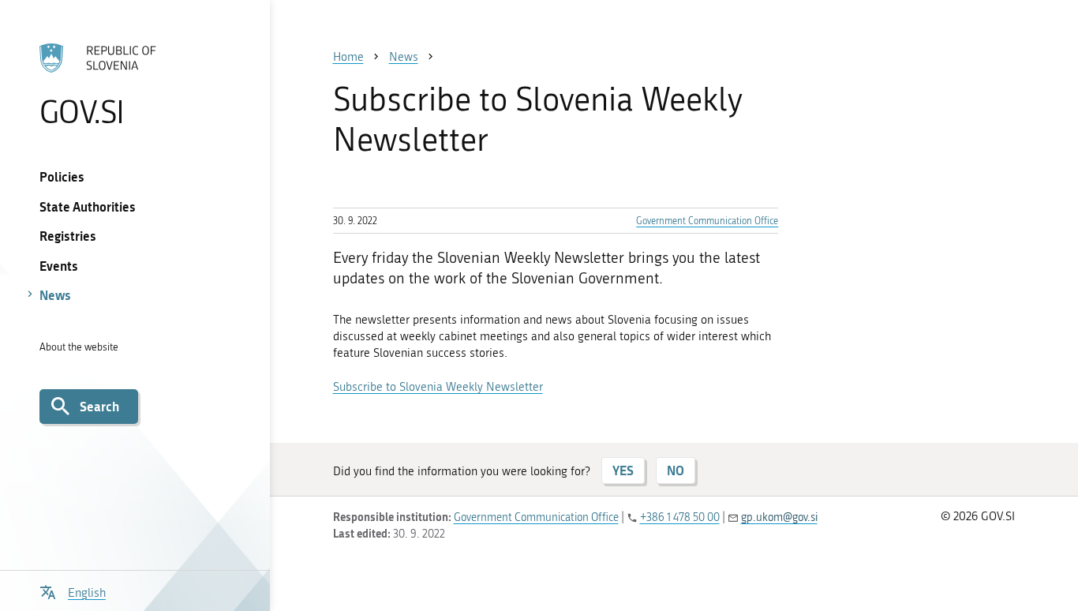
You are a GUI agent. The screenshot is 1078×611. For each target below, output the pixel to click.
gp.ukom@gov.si (779, 517)
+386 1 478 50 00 (680, 517)
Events (58, 266)
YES (623, 470)
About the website (78, 347)
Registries (67, 236)
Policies (61, 176)
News (55, 295)
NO (675, 470)
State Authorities (87, 206)
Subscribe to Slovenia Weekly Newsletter (438, 387)
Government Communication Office (707, 221)
